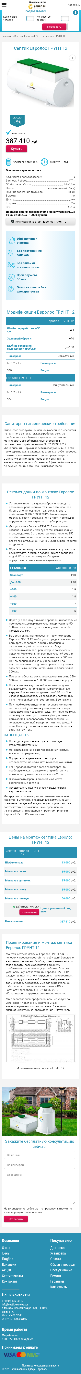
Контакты (9, 1281)
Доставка (57, 1248)
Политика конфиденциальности (40, 1365)
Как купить (58, 1287)
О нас (6, 1248)
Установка (58, 1253)
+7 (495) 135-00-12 (12, 1301)
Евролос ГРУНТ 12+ (20, 378)
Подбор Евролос (36, 11)
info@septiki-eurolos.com (15, 1304)
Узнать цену (29, 912)
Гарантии (57, 1281)
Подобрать (54, 26)
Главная (6, 36)
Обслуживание (61, 1270)
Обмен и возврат (62, 1264)
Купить (16, 149)
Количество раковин (44, 18)
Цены (6, 1253)
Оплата (55, 1259)
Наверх (72, 4)
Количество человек (10, 18)
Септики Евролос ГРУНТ (27, 36)
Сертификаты (12, 1276)
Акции (6, 1270)
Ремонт (55, 1276)
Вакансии (9, 1264)
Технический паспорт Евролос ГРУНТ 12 (40, 221)
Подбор (7, 1259)
